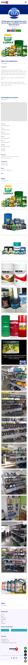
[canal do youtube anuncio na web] (14, 658)
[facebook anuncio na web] (12, 658)
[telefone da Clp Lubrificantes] (25, 654)
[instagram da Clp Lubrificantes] (25, 661)
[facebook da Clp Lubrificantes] (25, 658)
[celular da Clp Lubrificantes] (25, 651)
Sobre (2, 616)
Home (2, 614)
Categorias (3, 618)
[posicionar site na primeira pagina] (5, 2)
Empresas (3, 619)
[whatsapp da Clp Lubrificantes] (25, 648)
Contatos (3, 623)
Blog (2, 621)
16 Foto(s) (14, 28)
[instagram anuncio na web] (16, 658)
